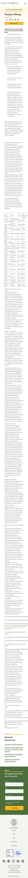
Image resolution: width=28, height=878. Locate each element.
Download (14, 23)
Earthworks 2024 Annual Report (14, 744)
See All (8, 733)
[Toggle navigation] (25, 3)
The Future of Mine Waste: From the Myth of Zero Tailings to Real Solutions (14, 749)
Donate (14, 830)
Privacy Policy (14, 841)
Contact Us (14, 845)
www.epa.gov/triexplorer (12, 727)
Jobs (14, 834)
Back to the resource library (14, 9)
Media (14, 837)
